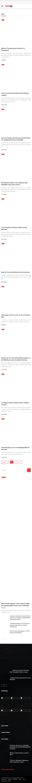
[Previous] (2, 639)
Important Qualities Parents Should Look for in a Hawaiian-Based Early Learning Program (20, 617)
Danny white (4, 282)
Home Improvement (6, 781)
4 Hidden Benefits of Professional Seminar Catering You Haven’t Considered (20, 625)
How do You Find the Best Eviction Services (15, 272)
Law (3, 19)
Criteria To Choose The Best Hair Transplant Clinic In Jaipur (19, 671)
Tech (24, 779)
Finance (10, 779)
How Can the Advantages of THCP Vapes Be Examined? (20, 631)
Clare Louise (4, 149)
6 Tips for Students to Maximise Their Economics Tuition (19, 761)
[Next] (5, 639)
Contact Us (3, 779)
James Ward (4, 104)
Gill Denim (3, 60)
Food (20, 779)
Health (3, 477)
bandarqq (4, 691)
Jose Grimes (4, 194)
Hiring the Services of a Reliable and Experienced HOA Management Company (20, 747)
